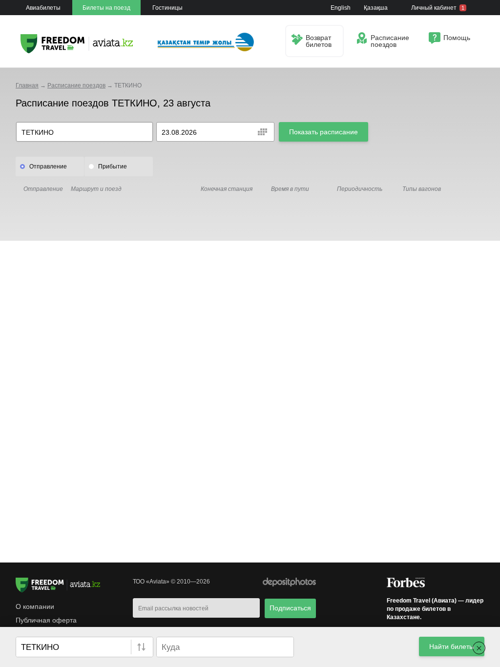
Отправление (48, 166)
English (341, 7)
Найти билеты (451, 646)
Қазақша (376, 7)
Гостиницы (167, 7)
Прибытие (112, 166)
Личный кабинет (437, 7)
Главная (27, 85)
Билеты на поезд (106, 7)
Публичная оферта (46, 620)
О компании (35, 606)
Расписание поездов (76, 85)
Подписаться (290, 608)
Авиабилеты (43, 7)
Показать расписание (323, 132)
